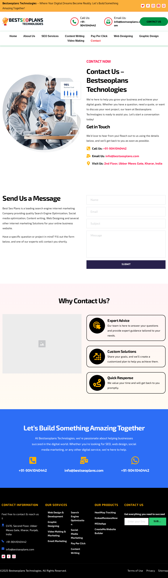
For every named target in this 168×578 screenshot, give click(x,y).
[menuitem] (13, 36)
